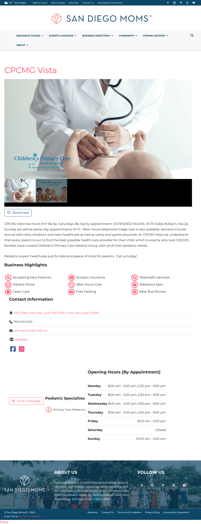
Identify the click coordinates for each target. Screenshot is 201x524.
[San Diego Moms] (100, 18)
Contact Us (88, 2)
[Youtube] (194, 2)
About (20, 45)
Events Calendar (61, 35)
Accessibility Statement (110, 2)
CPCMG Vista (30, 70)
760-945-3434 (23, 321)
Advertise (74, 2)
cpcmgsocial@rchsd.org (30, 330)
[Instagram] (174, 2)
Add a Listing (58, 2)
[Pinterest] (181, 2)
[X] (187, 2)
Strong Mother (154, 35)
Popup (4, 522)
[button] (192, 36)
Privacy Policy (152, 512)
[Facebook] (168, 2)
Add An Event (40, 2)
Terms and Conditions (129, 512)
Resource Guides (28, 35)
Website (21, 339)
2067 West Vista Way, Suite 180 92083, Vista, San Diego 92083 (56, 313)
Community (126, 35)
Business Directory (96, 35)
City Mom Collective (29, 516)
